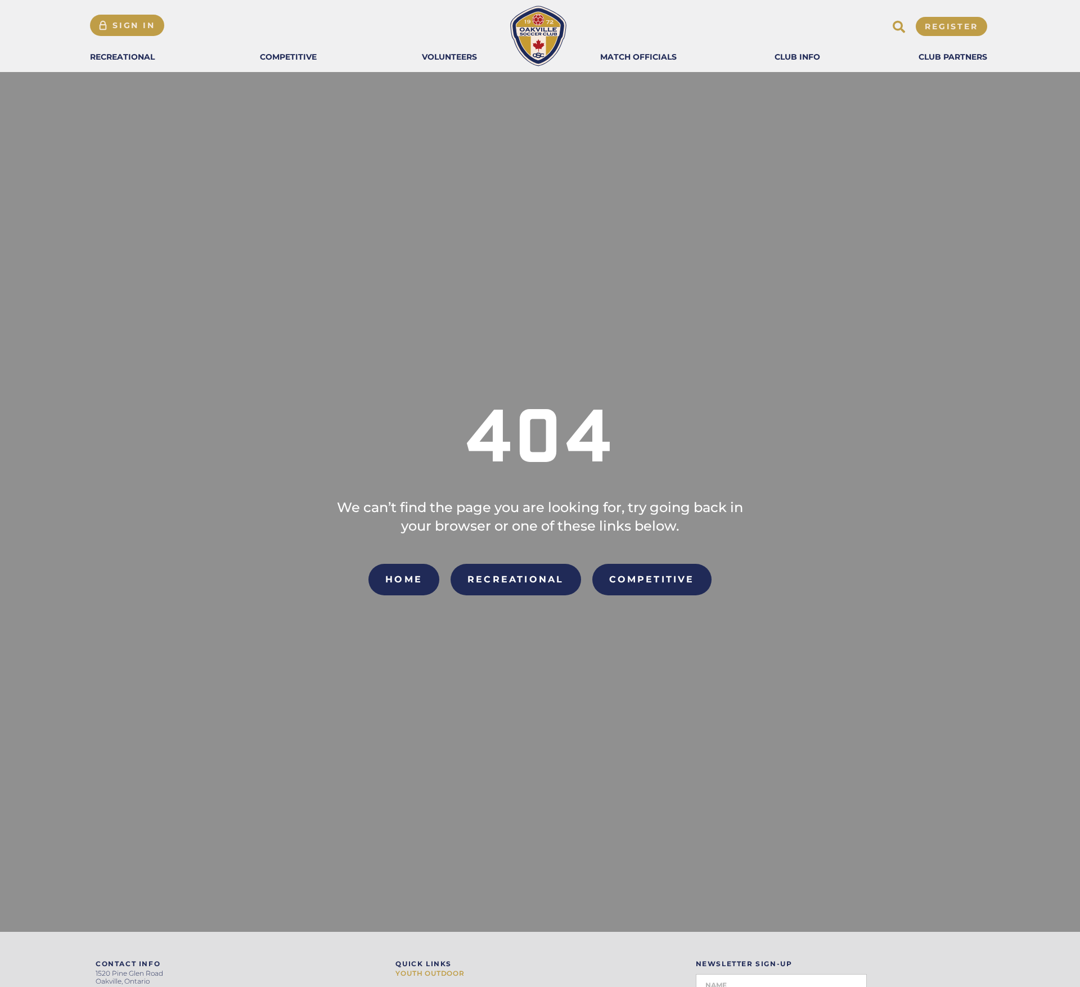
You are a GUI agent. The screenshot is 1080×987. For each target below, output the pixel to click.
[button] (122, 57)
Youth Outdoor (429, 973)
